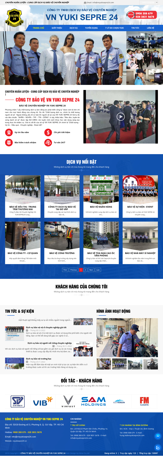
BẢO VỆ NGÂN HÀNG (101, 206)
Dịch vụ (74, 28)
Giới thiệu (57, 28)
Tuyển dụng (91, 28)
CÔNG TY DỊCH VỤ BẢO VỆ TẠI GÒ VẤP (62, 208)
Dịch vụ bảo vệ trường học (38, 346)
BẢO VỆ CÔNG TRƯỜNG (61, 253)
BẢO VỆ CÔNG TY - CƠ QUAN (23, 253)
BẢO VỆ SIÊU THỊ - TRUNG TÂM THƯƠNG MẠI (22, 208)
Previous (73, 270)
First (65, 270)
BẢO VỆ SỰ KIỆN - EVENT (140, 206)
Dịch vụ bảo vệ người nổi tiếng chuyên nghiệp (50, 330)
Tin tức (135, 28)
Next (91, 270)
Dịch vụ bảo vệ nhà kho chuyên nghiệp (53, 361)
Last (98, 270)
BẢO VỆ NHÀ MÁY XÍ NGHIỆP (140, 253)
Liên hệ (150, 28)
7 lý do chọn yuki (114, 28)
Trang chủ (38, 28)
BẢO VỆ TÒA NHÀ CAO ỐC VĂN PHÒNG (101, 254)
